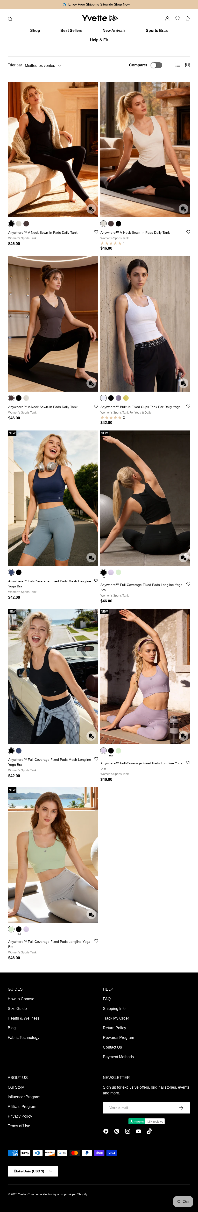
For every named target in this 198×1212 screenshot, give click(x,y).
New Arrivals (114, 30)
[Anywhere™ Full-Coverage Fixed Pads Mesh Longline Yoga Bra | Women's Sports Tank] (53, 498)
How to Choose (21, 999)
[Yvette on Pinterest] (117, 1132)
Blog (12, 1028)
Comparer (138, 65)
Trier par (15, 65)
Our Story (16, 1087)
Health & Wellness (24, 1018)
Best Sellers (71, 30)
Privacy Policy (20, 1116)
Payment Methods (118, 1057)
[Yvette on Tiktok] (149, 1132)
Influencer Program (24, 1097)
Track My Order (116, 1018)
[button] (188, 18)
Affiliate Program (22, 1107)
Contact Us (112, 1047)
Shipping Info (114, 1009)
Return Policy (114, 1028)
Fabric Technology (23, 1038)
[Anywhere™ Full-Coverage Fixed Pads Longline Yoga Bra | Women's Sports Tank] (145, 498)
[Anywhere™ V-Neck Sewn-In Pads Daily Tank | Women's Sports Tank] (53, 149)
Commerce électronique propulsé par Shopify (57, 1194)
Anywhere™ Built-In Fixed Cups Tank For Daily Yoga (140, 407)
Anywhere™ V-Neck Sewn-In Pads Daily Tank (43, 232)
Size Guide (17, 1009)
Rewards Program (118, 1038)
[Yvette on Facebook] (106, 1132)
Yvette (22, 1194)
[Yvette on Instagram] (128, 1132)
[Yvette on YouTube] (138, 1132)
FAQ (107, 999)
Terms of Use (19, 1126)
